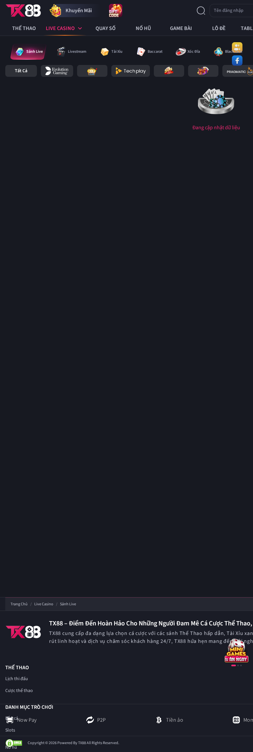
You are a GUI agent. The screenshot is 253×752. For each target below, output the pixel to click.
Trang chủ (19, 604)
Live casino (43, 604)
